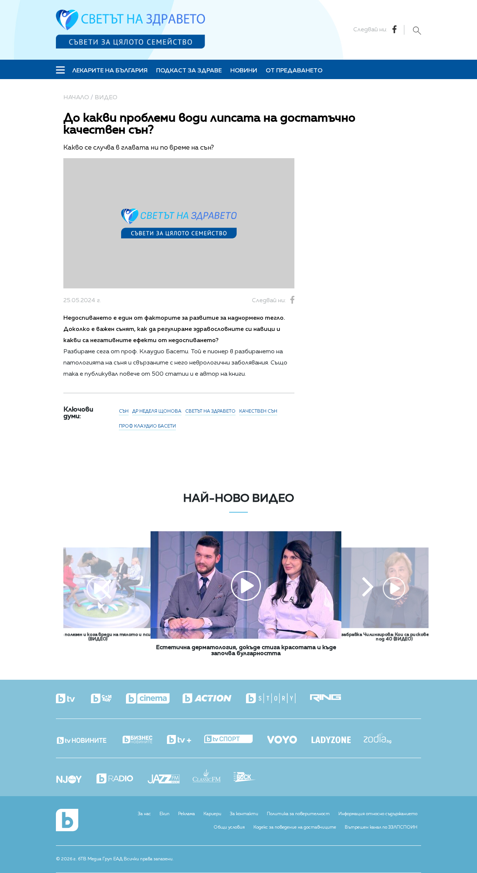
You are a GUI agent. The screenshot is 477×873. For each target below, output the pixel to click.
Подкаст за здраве (189, 71)
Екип (164, 814)
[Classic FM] (213, 776)
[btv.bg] (72, 699)
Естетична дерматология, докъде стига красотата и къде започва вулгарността (246, 651)
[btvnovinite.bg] (88, 738)
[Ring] (332, 698)
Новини (243, 71)
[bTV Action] (213, 698)
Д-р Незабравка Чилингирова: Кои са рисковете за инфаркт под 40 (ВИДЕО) (394, 637)
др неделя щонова (156, 411)
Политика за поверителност (298, 814)
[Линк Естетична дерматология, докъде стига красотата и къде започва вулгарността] (246, 637)
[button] (106, 588)
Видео (106, 98)
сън (124, 411)
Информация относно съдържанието (377, 814)
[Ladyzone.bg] (338, 740)
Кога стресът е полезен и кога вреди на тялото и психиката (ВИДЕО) (98, 637)
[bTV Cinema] (154, 699)
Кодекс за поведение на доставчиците (294, 827)
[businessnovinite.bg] (144, 740)
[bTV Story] (277, 698)
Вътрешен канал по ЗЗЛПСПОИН (381, 827)
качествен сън (258, 411)
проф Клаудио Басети (147, 426)
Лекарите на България (110, 71)
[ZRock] (251, 778)
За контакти (244, 814)
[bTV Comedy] (107, 699)
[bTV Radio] (121, 779)
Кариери (212, 814)
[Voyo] (288, 737)
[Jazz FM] (170, 780)
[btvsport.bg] (235, 739)
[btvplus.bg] (185, 740)
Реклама (186, 814)
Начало (76, 98)
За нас (144, 814)
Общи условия (229, 827)
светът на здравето (210, 411)
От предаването (294, 71)
